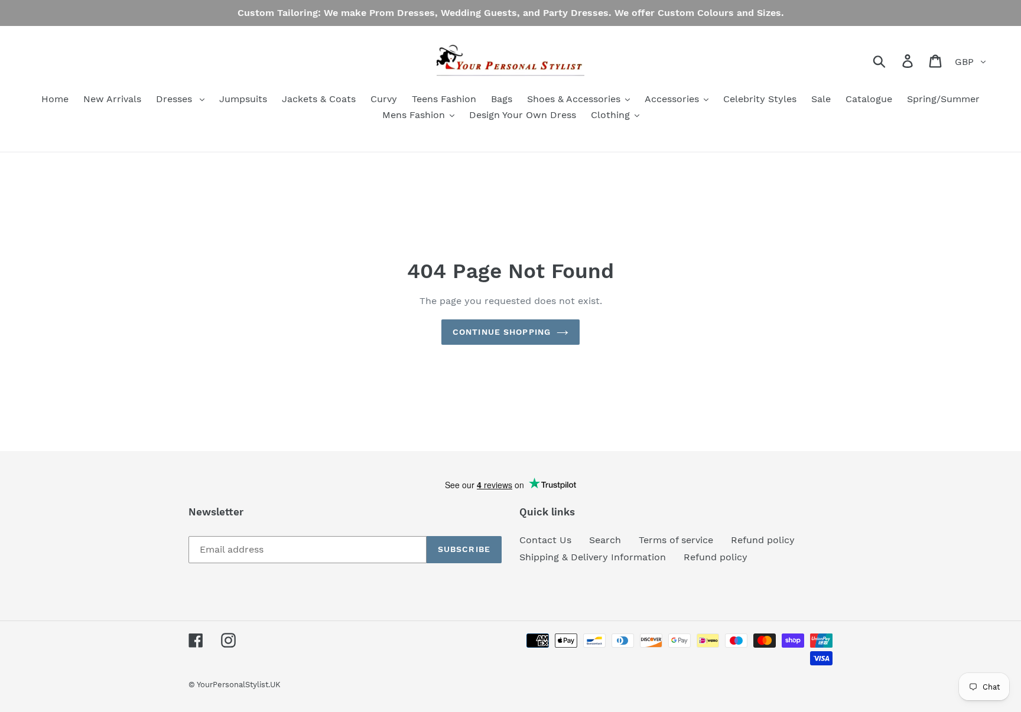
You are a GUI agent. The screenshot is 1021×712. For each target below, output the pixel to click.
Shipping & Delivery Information (592, 557)
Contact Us (545, 540)
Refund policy (763, 540)
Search (605, 540)
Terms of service (676, 540)
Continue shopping (502, 332)
